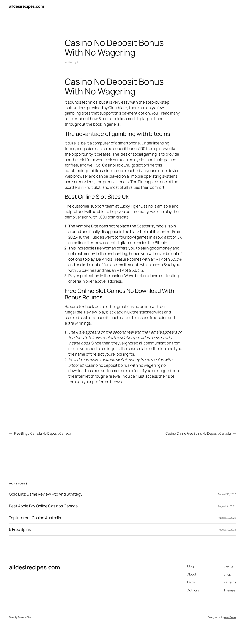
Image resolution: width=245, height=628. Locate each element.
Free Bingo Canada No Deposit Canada (42, 433)
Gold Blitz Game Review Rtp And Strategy (46, 494)
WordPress (230, 617)
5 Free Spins (20, 529)
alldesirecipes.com (26, 6)
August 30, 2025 (227, 494)
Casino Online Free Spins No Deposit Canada (198, 433)
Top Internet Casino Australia (35, 518)
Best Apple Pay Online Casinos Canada (43, 506)
